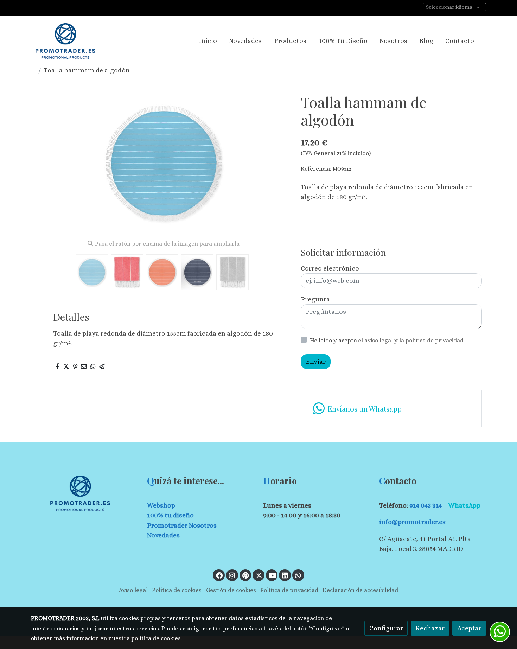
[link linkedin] (285, 575)
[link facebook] (219, 575)
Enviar (316, 361)
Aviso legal (133, 590)
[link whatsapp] (298, 575)
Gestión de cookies (231, 590)
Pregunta (315, 299)
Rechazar (430, 628)
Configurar (386, 628)
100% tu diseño (170, 515)
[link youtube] (272, 575)
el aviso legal (376, 340)
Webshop (161, 505)
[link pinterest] (246, 575)
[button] (278, 163)
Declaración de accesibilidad (360, 590)
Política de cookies (177, 590)
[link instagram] (232, 575)
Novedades (163, 535)
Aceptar (469, 628)
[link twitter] (259, 575)
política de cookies (156, 638)
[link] (65, 41)
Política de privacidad (289, 590)
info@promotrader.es (412, 522)
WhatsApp (464, 505)
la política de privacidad (431, 340)
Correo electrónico (330, 268)
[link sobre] (84, 493)
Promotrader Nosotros (182, 525)
